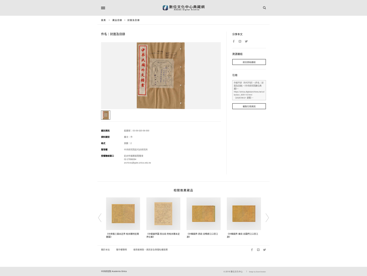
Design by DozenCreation (257, 272)
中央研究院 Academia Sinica (114, 271)
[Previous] (102, 218)
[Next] (264, 218)
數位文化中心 (237, 271)
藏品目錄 (117, 19)
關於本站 (105, 249)
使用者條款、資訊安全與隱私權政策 (150, 249)
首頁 (103, 19)
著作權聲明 (121, 249)
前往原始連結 (249, 62)
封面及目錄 (133, 19)
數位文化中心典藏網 (183, 8)
